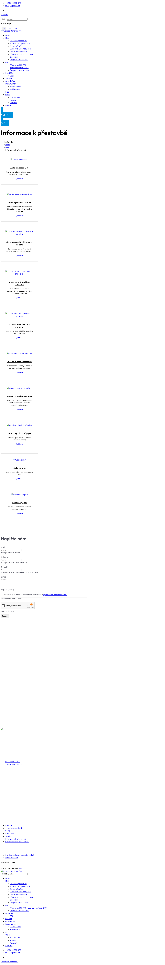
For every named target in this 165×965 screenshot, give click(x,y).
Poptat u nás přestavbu (10, 809)
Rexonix (22, 868)
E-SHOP (4, 14)
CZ (4, 28)
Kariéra (13, 100)
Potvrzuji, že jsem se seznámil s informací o (36, 594)
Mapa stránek (11, 858)
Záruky (8, 836)
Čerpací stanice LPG (19, 59)
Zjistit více (19, 178)
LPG (7, 38)
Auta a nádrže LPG (19, 167)
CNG (7, 62)
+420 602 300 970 (13, 3)
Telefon (5, 557)
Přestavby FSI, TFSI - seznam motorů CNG (19, 66)
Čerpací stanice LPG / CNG (17, 841)
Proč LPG (9, 825)
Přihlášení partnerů (9, 962)
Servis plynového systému (19, 202)
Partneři (13, 102)
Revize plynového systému (19, 396)
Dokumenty (10, 84)
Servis (8, 831)
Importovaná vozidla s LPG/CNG (19, 283)
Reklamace (15, 89)
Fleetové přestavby (18, 40)
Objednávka (10, 81)
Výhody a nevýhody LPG (20, 49)
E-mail (4, 567)
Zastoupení (15, 97)
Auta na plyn (19, 468)
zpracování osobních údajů (55, 594)
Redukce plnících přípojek (19, 433)
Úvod (7, 35)
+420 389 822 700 (12, 761)
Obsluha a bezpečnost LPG (19, 361)
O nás (7, 94)
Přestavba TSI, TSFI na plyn (21, 54)
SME (6, 122)
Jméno (4, 547)
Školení (8, 78)
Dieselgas (14, 57)
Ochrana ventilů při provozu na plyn (19, 243)
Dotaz (3, 577)
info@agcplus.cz (12, 5)
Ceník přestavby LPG (19, 51)
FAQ (12, 75)
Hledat (4, 19)
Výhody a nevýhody (14, 828)
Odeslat (5, 616)
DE (16, 28)
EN (10, 28)
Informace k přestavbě (20, 43)
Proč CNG (9, 833)
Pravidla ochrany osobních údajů (19, 855)
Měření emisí (15, 86)
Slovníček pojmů (19, 502)
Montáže (9, 73)
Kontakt (8, 105)
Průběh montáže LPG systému (19, 325)
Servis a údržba (16, 46)
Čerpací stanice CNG (19, 70)
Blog (7, 92)
